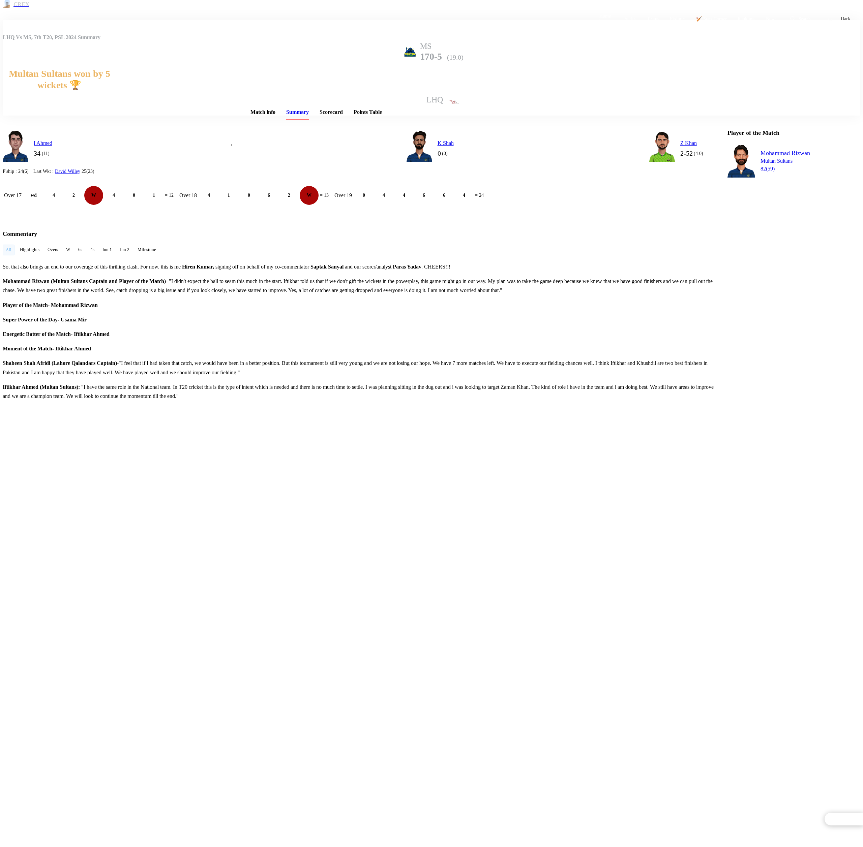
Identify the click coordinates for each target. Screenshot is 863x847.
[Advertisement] (778, 221)
